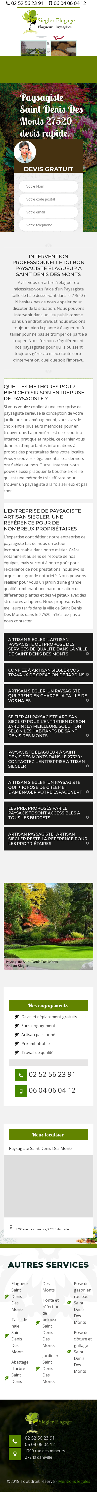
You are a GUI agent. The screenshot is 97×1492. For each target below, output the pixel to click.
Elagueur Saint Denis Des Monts (19, 1296)
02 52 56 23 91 (27, 3)
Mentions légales (74, 1481)
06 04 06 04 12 (69, 3)
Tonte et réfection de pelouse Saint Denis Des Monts (51, 1322)
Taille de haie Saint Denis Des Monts (19, 1336)
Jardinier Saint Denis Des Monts (50, 1368)
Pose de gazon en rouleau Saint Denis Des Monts (82, 1303)
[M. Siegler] (48, 21)
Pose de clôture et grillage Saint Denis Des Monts (83, 1352)
